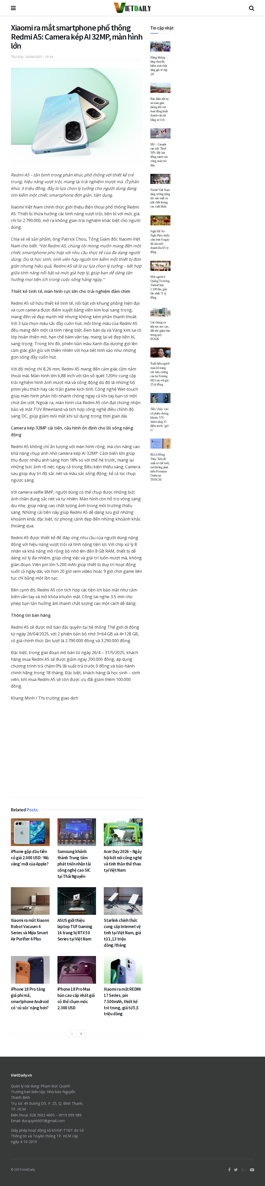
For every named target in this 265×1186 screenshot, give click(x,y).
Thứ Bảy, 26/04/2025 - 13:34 (32, 56)
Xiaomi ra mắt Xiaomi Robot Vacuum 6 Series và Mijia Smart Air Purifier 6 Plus (30, 929)
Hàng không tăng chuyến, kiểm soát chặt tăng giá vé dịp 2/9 (158, 66)
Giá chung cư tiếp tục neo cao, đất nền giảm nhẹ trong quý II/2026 (160, 331)
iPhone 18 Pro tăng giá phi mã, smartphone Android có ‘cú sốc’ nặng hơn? (30, 998)
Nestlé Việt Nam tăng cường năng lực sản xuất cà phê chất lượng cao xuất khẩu (160, 198)
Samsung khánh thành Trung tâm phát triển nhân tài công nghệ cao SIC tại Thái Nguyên (74, 864)
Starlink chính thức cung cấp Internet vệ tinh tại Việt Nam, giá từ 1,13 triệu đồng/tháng (122, 932)
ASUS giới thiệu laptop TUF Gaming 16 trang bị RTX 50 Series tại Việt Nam (74, 929)
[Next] (81, 1033)
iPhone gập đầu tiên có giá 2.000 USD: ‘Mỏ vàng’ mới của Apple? (30, 858)
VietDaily (28, 1169)
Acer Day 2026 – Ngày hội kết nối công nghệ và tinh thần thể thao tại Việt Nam (123, 861)
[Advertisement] (77, 750)
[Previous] (72, 1033)
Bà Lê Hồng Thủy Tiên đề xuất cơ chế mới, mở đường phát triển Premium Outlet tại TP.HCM (159, 467)
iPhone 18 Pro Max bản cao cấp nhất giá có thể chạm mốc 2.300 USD (76, 998)
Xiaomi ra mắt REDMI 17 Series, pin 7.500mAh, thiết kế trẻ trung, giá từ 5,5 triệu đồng (122, 1001)
